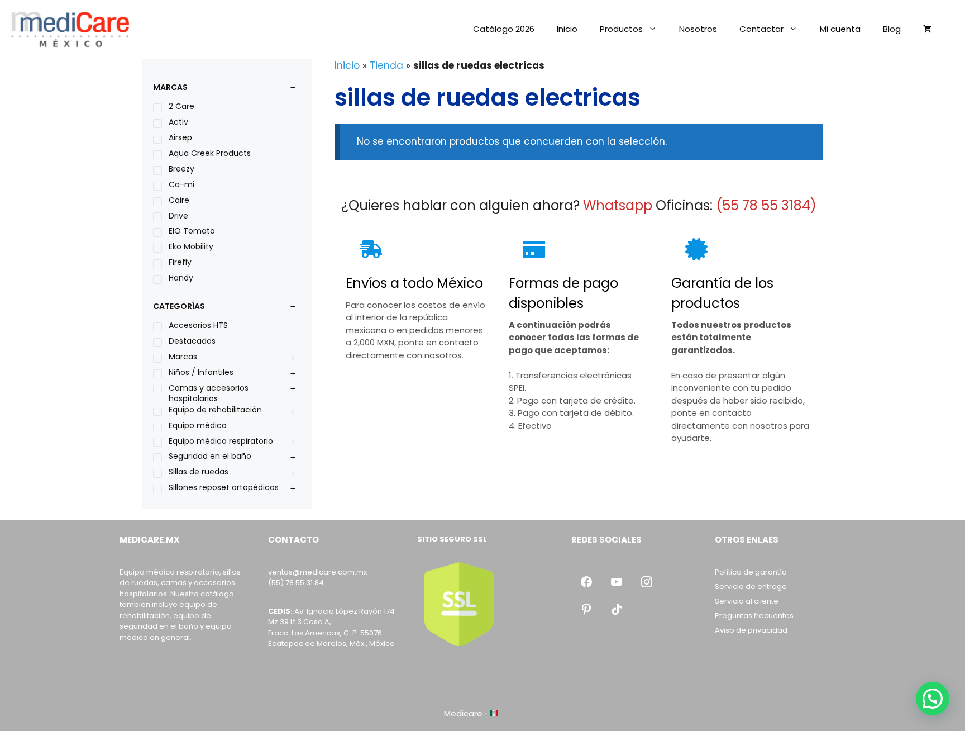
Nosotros (698, 29)
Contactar (761, 29)
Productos (621, 29)
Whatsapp (617, 205)
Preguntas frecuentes (754, 615)
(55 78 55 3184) (766, 205)
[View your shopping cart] (927, 29)
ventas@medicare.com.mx (317, 572)
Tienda (386, 65)
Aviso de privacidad (751, 630)
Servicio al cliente (746, 601)
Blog (892, 29)
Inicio (567, 29)
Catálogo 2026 (503, 29)
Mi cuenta (840, 29)
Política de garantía (751, 572)
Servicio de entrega (751, 586)
